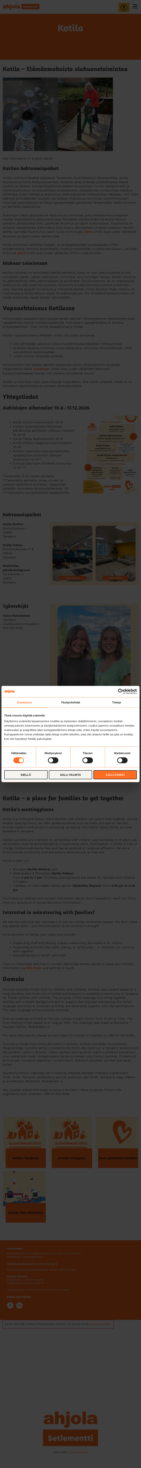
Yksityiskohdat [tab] (70, 702)
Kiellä (26, 774)
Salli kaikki (115, 774)
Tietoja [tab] (116, 702)
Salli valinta (70, 774)
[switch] (53, 760)
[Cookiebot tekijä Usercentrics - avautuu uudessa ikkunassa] (121, 691)
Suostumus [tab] (24, 702)
